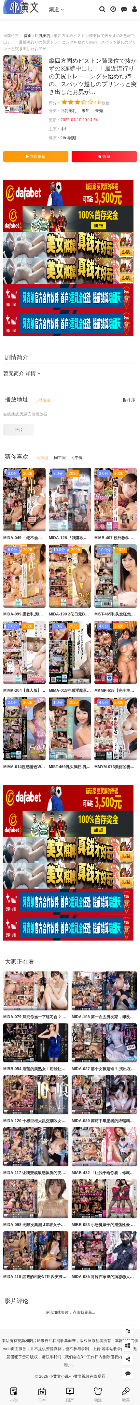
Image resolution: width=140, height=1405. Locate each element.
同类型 (42, 457)
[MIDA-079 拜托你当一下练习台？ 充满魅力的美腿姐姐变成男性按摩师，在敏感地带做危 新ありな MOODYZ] (35, 990)
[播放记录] (113, 9)
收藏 (106, 156)
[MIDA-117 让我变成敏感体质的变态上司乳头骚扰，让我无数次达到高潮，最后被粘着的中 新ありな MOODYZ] (35, 1146)
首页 (28, 35)
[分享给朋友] (127, 1359)
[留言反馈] (124, 9)
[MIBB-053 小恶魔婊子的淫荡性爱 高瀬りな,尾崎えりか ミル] (104, 1198)
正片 (19, 429)
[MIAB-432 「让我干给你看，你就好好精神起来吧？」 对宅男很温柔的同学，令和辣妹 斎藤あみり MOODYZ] (104, 1146)
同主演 (60, 457)
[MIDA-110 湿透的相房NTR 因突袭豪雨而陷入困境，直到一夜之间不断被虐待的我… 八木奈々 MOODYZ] (35, 1250)
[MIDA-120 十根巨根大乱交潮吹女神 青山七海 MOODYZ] (35, 1094)
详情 (31, 373)
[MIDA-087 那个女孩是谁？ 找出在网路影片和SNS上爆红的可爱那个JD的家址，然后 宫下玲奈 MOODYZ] (104, 1042)
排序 (130, 400)
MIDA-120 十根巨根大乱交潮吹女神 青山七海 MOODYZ (51, 1121)
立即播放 (37, 156)
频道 (55, 9)
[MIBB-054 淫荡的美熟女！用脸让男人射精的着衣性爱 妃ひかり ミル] (35, 1042)
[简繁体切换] (127, 1331)
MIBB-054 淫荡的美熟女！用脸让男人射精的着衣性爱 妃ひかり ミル (62, 1069)
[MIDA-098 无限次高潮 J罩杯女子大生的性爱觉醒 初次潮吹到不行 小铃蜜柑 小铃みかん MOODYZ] (35, 1198)
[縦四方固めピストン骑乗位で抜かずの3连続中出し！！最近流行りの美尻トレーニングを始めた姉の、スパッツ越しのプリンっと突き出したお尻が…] (22, 84)
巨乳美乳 (42, 35)
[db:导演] (68, 138)
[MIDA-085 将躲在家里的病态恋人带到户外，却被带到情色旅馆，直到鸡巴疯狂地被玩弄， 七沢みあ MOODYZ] (104, 1250)
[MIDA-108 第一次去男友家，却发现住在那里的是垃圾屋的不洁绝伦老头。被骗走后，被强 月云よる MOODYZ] (104, 990)
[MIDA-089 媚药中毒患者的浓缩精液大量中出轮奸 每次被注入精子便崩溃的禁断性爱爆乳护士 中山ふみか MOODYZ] (104, 1094)
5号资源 (43, 400)
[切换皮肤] (127, 1345)
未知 (86, 110)
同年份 (76, 457)
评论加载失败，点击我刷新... (70, 1312)
